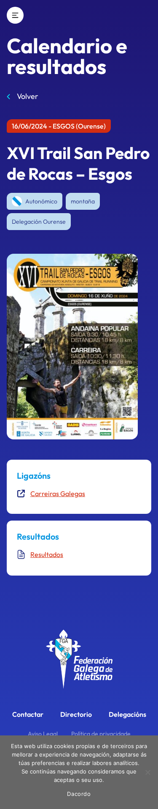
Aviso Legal (43, 734)
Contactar (27, 714)
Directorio (76, 714)
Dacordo (79, 793)
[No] (147, 772)
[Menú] (15, 15)
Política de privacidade (101, 734)
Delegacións (127, 714)
